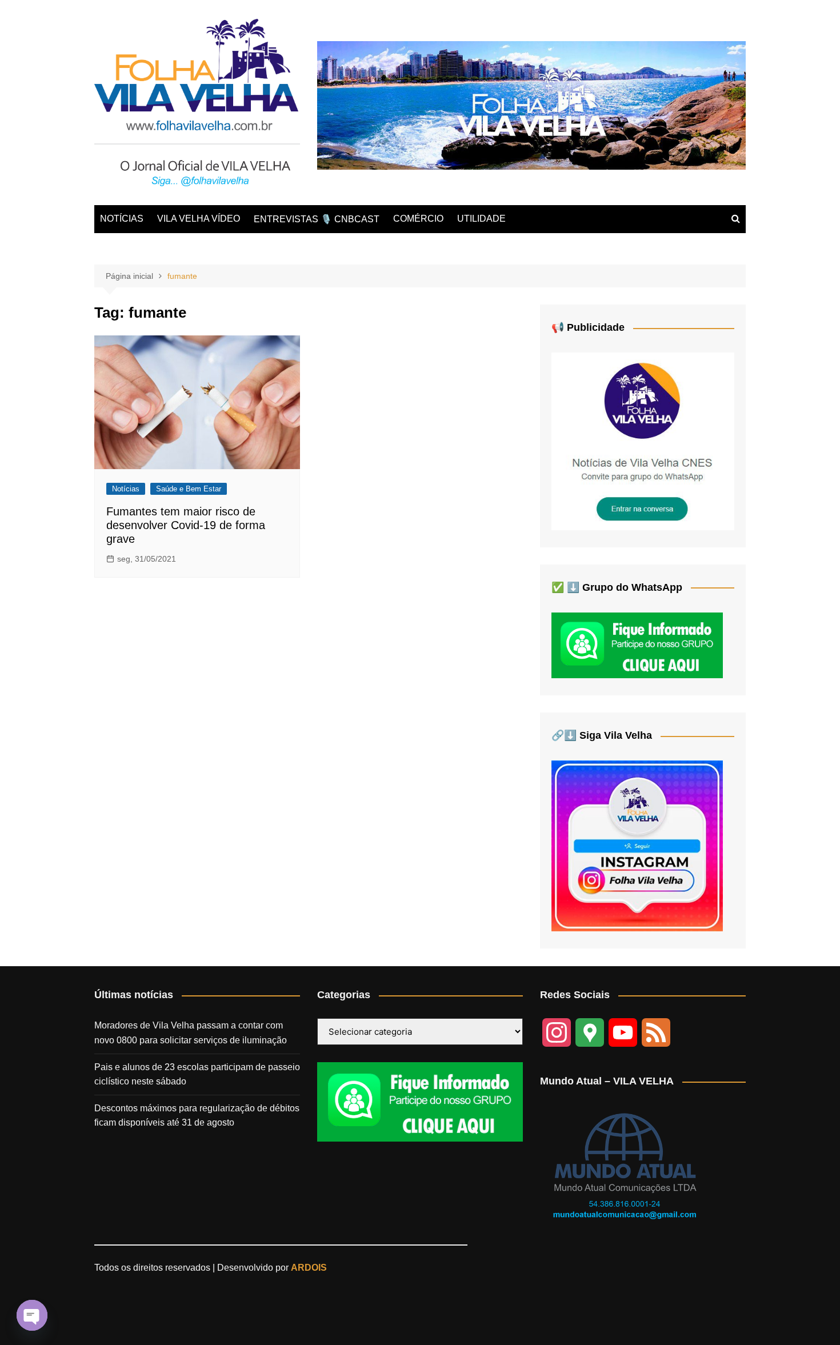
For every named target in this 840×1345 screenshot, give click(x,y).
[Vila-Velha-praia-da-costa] (531, 105)
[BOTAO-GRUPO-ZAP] (420, 1101)
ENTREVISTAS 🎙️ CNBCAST (316, 219)
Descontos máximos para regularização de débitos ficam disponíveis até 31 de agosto (196, 1115)
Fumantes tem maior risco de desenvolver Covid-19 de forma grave (185, 525)
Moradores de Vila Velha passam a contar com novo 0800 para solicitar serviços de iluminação (190, 1032)
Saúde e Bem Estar (188, 489)
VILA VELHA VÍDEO (198, 218)
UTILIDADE (481, 218)
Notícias (125, 489)
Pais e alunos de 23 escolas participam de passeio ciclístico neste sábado (197, 1074)
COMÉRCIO (418, 218)
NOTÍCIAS (121, 218)
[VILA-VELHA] (642, 441)
